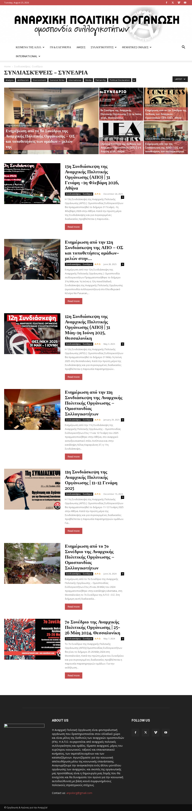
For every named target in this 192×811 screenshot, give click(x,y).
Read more (74, 226)
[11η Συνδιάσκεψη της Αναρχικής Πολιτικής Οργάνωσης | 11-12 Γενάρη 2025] (32, 489)
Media (88, 80)
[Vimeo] (179, 2)
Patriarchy (100, 80)
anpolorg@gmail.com (79, 793)
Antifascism (23, 80)
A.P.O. (8, 152)
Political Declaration (120, 80)
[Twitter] (173, 2)
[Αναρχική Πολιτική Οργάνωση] (96, 24)
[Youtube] (185, 2)
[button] (183, 47)
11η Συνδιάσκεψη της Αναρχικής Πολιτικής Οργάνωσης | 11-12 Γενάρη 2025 (91, 479)
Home (7, 66)
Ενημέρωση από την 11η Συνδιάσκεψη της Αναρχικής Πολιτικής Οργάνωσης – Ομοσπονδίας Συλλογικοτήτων (93, 403)
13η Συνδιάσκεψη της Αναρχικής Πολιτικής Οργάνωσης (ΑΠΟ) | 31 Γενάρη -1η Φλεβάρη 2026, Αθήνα (92, 177)
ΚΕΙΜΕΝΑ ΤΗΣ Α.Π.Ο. (28, 47)
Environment (39, 80)
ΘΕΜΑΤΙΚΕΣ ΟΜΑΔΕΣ (135, 47)
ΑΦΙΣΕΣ (81, 47)
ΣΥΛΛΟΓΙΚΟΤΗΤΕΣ (102, 47)
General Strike (57, 80)
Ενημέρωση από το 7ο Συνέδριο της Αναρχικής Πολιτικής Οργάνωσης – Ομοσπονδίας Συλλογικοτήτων (89, 557)
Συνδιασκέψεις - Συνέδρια (18, 126)
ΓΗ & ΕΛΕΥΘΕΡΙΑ (60, 47)
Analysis (10, 80)
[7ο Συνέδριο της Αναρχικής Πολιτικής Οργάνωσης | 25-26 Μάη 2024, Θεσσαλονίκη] (32, 639)
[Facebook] (166, 2)
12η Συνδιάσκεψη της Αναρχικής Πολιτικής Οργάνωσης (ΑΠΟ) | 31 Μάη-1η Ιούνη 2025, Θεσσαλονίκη (87, 327)
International (26, 56)
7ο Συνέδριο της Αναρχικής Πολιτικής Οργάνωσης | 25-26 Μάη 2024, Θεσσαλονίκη (92, 626)
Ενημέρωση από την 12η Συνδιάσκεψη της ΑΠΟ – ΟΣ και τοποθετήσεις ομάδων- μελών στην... (94, 250)
